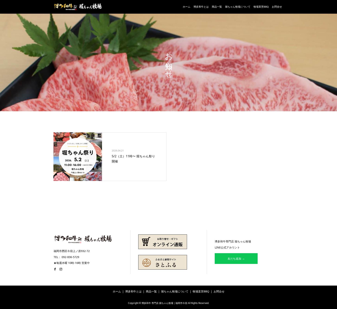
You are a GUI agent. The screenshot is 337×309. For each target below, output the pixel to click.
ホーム (186, 6)
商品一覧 (217, 6)
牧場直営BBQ (261, 6)
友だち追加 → (236, 258)
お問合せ (277, 6)
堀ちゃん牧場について (237, 6)
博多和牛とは (201, 6)
